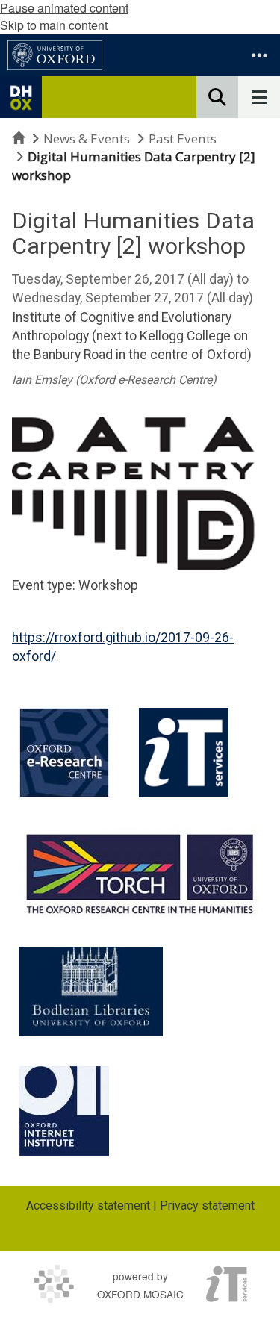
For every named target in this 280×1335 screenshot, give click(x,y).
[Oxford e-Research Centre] (64, 752)
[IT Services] (183, 752)
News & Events (86, 138)
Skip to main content (54, 25)
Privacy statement (207, 1205)
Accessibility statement (88, 1205)
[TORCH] (140, 872)
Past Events (183, 138)
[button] (259, 55)
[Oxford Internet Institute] (64, 1111)
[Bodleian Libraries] (91, 991)
